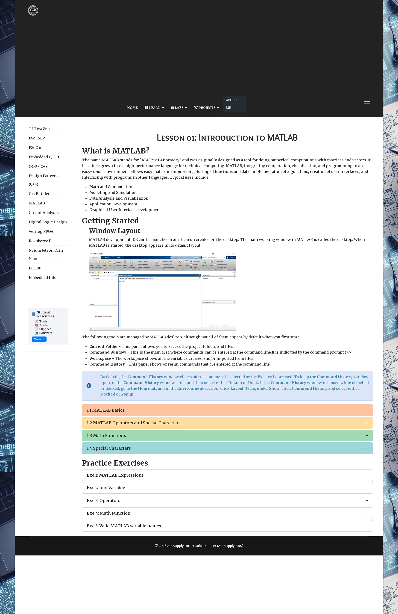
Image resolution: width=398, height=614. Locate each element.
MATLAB (37, 203)
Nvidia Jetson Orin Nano (46, 254)
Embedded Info (42, 277)
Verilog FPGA (41, 231)
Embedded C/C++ (44, 157)
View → (39, 339)
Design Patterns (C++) (44, 180)
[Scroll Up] (387, 596)
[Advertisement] (199, 55)
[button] (227, 410)
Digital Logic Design (48, 222)
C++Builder (39, 193)
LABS (179, 108)
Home (132, 108)
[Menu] (367, 103)
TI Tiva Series (42, 128)
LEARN (154, 108)
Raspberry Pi (41, 241)
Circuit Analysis (44, 212)
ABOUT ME (231, 104)
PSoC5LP (37, 138)
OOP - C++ (38, 166)
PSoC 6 (35, 147)
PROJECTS (207, 108)
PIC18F (35, 268)
